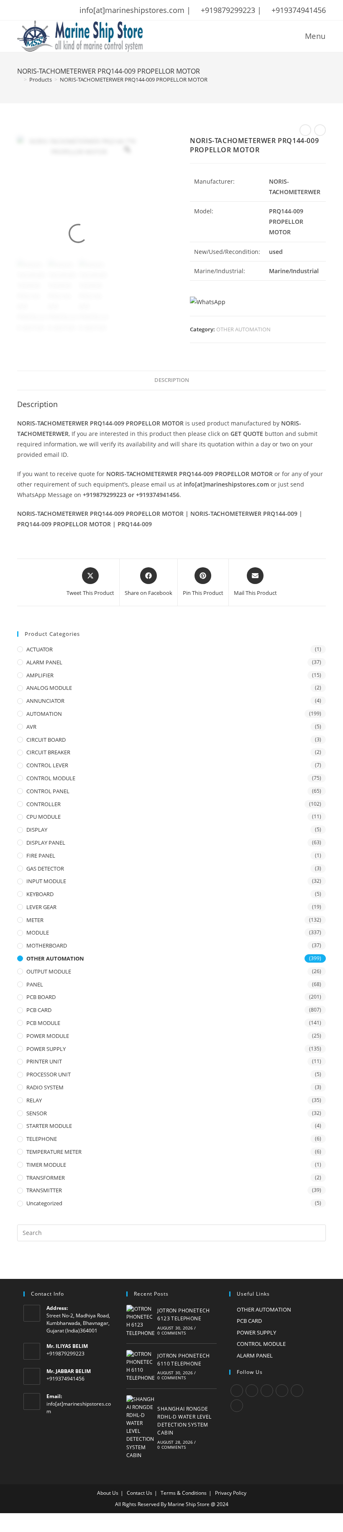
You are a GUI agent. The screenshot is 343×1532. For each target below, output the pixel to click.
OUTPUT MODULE (48, 971)
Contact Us (139, 1492)
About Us (107, 1492)
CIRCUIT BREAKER (48, 752)
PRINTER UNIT (44, 1061)
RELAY (34, 1100)
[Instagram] (267, 1390)
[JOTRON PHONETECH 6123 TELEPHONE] (140, 1321)
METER (35, 920)
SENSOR (36, 1113)
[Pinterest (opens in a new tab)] (41, 10)
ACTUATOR (39, 649)
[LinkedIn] (282, 1390)
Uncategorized (44, 1203)
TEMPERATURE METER (54, 1151)
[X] (236, 1390)
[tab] (171, 380)
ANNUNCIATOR (45, 701)
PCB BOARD (41, 997)
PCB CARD (38, 1010)
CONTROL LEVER (47, 765)
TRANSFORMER (45, 1177)
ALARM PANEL (44, 662)
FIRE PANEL (40, 855)
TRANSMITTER (44, 1190)
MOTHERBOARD (46, 945)
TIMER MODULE (46, 1164)
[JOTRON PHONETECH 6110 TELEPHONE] (140, 1366)
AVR (31, 726)
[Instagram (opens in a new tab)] (52, 10)
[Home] (19, 79)
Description (171, 380)
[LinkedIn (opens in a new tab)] (63, 10)
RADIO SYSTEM (45, 1087)
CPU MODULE (43, 816)
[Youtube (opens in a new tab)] (74, 10)
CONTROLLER (43, 804)
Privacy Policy (230, 1492)
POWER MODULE (47, 1036)
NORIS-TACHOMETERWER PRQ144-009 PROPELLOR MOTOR (133, 79)
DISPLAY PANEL (45, 842)
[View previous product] (305, 130)
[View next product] (320, 130)
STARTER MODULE (49, 1126)
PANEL (34, 984)
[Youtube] (236, 1405)
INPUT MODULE (46, 881)
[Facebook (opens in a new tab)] (31, 10)
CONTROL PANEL (47, 791)
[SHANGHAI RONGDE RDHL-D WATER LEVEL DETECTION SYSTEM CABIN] (140, 1427)
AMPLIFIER (40, 675)
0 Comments (171, 1333)
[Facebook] (252, 1390)
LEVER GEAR (41, 907)
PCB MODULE (43, 1023)
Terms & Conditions (184, 1492)
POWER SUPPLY (46, 1049)
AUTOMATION (44, 713)
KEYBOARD (40, 894)
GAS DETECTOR (45, 868)
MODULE (37, 932)
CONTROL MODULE (50, 778)
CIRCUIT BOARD (46, 739)
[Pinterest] (297, 1390)
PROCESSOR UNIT (48, 1074)
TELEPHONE (41, 1139)
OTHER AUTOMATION (243, 329)
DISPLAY (36, 829)
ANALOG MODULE (49, 688)
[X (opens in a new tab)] (21, 10)
